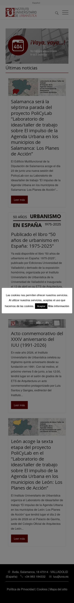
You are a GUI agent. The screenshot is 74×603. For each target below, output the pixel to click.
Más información (58, 306)
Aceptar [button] (41, 306)
